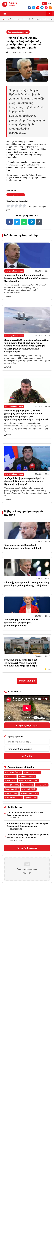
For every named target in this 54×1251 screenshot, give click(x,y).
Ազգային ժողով (29, 793)
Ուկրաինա (12, 785)
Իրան (10, 781)
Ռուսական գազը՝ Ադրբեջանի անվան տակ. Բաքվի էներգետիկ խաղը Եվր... (28, 836)
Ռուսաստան (27, 776)
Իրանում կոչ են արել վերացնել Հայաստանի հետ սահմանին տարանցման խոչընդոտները (21, 662)
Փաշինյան (29, 789)
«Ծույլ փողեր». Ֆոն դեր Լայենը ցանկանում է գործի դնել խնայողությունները (21, 622)
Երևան (27, 785)
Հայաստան (13, 772)
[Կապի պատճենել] (39, 222)
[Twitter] (33, 7)
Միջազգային (32, 772)
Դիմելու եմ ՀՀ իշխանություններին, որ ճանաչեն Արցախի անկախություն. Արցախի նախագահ (24, 481)
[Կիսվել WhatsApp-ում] (24, 222)
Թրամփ (30, 797)
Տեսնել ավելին (27, 680)
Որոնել (28, 756)
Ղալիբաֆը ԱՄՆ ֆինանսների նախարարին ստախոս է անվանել (23, 546)
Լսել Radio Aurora (28, 848)
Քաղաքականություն (21, 19)
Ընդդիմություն (13, 797)
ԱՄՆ (10, 776)
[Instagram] (50, 7)
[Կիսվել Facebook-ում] (9, 222)
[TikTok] (46, 7)
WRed (30, 52)
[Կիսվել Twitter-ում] (17, 222)
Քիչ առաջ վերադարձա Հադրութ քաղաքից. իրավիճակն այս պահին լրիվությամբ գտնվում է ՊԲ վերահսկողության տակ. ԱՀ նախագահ (26, 415)
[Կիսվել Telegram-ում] (31, 222)
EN (49, 3)
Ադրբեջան (12, 789)
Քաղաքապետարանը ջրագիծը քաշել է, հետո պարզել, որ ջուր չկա (26, 813)
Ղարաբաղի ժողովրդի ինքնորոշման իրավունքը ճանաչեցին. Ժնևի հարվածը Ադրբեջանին (26, 278)
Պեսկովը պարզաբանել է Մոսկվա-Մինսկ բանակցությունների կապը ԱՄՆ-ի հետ (26, 584)
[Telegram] (42, 7)
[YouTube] (37, 7)
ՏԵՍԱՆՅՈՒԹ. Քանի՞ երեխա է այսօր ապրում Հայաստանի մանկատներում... (28, 824)
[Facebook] (29, 7)
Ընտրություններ (28, 781)
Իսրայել (41, 785)
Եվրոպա (11, 793)
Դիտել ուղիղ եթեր (28, 725)
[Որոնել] (49, 13)
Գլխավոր (5, 19)
